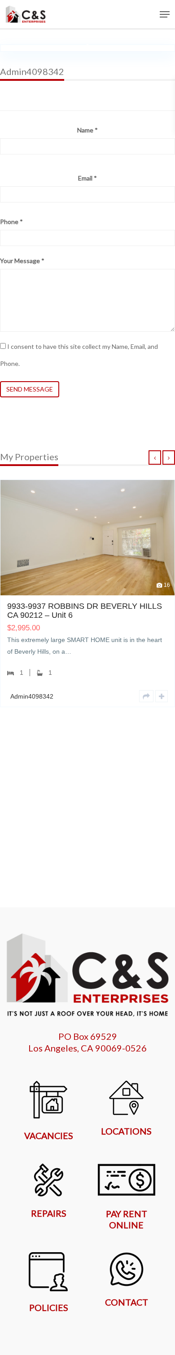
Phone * (11, 221)
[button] (165, 14)
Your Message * (22, 260)
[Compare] (133, 696)
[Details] (118, 696)
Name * (87, 130)
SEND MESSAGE (29, 389)
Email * (87, 178)
